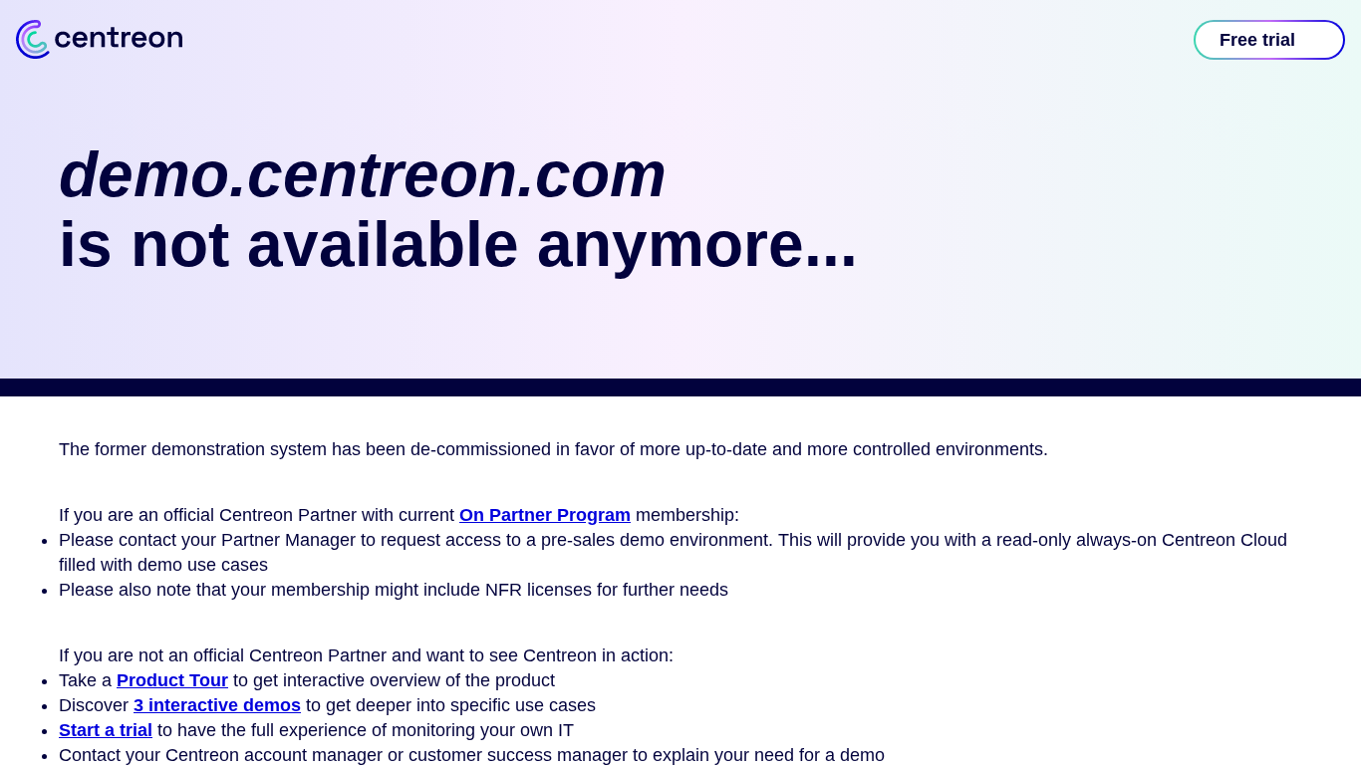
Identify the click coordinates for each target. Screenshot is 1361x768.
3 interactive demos (217, 705)
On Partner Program (545, 515)
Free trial (1257, 40)
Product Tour (172, 680)
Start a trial (105, 730)
